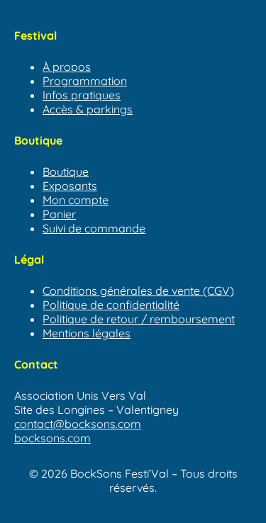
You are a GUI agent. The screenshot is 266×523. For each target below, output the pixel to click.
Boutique (66, 171)
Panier (59, 214)
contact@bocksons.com (77, 424)
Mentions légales (87, 333)
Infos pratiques (82, 95)
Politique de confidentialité (111, 305)
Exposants (70, 186)
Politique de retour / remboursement (139, 319)
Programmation (85, 81)
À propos (67, 67)
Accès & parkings (88, 109)
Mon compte (76, 200)
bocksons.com (52, 438)
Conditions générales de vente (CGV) (138, 290)
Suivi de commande (94, 228)
